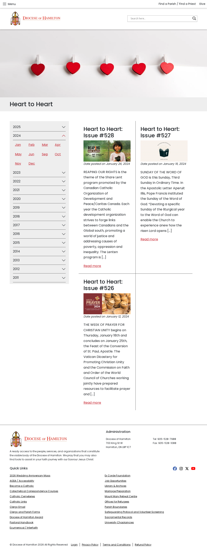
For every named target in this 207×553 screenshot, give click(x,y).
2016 (16, 233)
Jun (31, 154)
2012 (16, 269)
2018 (16, 216)
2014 (16, 251)
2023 (16, 172)
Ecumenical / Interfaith (24, 527)
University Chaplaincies (119, 522)
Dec (32, 163)
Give (202, 4)
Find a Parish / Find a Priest (177, 4)
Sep (45, 154)
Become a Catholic (22, 486)
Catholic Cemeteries (22, 496)
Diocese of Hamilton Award (26, 517)
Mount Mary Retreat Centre (121, 496)
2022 (16, 181)
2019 (16, 207)
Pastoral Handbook (21, 522)
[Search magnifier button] (194, 18)
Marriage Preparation (118, 491)
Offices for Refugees (117, 501)
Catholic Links (18, 501)
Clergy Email (17, 507)
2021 (16, 190)
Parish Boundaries (116, 507)
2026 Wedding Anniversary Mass (30, 475)
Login (74, 544)
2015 (16, 242)
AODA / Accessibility (22, 481)
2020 (17, 199)
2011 (16, 277)
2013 (16, 260)
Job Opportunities (115, 481)
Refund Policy (143, 544)
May (18, 154)
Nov (18, 163)
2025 (17, 127)
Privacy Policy (90, 544)
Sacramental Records (118, 517)
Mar (45, 144)
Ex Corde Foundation (117, 475)
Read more (92, 266)
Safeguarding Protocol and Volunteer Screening (134, 512)
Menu (12, 4)
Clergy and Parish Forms (25, 512)
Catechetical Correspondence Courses (34, 491)
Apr (58, 144)
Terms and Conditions (117, 544)
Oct (58, 154)
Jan (18, 144)
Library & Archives (115, 486)
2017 (16, 225)
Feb (32, 144)
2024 (17, 135)
